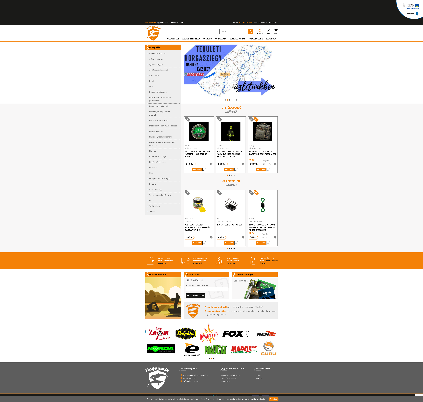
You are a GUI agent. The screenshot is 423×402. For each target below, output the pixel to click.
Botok (151, 81)
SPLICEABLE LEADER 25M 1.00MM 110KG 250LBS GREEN (197, 154)
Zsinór (152, 211)
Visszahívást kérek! (195, 295)
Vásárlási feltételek (228, 378)
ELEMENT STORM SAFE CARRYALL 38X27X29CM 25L (262, 152)
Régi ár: (266, 161)
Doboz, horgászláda (158, 92)
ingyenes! (197, 263)
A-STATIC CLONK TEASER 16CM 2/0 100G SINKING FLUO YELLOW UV (229, 154)
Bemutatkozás (237, 39)
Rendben (273, 399)
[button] (225, 100)
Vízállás (258, 375)
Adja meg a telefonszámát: (197, 285)
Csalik (151, 86)
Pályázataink (256, 39)
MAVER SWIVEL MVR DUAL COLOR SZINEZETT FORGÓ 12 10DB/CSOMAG (262, 227)
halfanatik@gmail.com (191, 381)
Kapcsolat (272, 39)
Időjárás (259, 378)
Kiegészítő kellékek (157, 162)
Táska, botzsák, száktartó (160, 195)
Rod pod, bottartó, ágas (159, 178)
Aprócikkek (154, 75)
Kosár (276, 33)
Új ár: (252, 160)
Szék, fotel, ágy (155, 189)
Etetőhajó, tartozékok (158, 120)
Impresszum (226, 381)
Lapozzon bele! (241, 280)
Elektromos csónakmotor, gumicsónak (160, 99)
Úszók (152, 200)
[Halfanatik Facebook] (163, 298)
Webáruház (173, 39)
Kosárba (197, 169)
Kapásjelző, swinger (157, 156)
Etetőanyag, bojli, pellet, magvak (159, 113)
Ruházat (152, 184)
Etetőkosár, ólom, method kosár (163, 125)
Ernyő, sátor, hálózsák (158, 106)
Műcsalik (153, 167)
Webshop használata (214, 39)
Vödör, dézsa (154, 206)
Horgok (152, 151)
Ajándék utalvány (156, 59)
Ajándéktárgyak (156, 64)
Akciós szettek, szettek (158, 70)
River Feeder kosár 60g (229, 224)
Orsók (151, 173)
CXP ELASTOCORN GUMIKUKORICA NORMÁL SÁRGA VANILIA (198, 227)
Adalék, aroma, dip (157, 53)
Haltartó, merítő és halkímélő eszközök (162, 144)
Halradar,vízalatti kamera (160, 137)
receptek (231, 263)
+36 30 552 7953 (177, 22)
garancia (162, 263)
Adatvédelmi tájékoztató (230, 375)
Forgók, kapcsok (156, 131)
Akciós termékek (191, 39)
